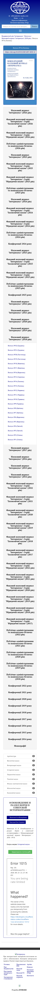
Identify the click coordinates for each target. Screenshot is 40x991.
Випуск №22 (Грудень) (16, 346)
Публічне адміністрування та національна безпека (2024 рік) (20, 234)
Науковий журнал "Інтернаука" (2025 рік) (20, 156)
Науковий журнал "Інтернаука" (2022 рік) (20, 302)
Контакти (30, 975)
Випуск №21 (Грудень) (16, 350)
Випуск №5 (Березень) (16, 422)
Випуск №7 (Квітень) (15, 413)
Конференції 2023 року (20, 294)
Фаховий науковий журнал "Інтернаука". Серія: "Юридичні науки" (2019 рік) (20, 598)
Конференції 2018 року (20, 712)
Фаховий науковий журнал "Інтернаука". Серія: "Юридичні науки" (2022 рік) (20, 565)
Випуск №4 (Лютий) (15, 426)
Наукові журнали (19, 976)
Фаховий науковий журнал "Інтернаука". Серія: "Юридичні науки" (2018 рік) (20, 610)
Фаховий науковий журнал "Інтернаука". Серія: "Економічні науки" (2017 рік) (20, 553)
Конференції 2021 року (20, 692)
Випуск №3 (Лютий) (15, 431)
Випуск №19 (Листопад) (17, 359)
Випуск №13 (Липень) (16, 386)
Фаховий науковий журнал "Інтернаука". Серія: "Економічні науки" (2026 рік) (20, 122)
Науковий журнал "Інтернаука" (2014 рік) (20, 475)
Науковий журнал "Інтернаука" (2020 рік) (20, 320)
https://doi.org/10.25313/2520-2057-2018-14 (20, 52)
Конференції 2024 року (20, 243)
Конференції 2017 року (20, 719)
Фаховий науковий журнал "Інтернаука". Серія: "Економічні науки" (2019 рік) (20, 526)
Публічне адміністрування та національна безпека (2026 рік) (20, 145)
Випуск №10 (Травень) (16, 399)
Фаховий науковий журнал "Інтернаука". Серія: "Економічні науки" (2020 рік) (20, 513)
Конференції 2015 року (20, 732)
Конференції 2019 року (20, 705)
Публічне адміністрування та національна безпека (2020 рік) (20, 654)
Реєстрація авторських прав (8, 972)
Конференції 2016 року (20, 725)
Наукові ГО (20, 973)
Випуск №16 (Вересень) (16, 372)
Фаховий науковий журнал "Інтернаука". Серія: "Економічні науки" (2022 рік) (20, 486)
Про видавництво (8, 968)
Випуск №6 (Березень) (16, 417)
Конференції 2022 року (20, 685)
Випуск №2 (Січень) (15, 435)
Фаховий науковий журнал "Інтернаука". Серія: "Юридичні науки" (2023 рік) (20, 274)
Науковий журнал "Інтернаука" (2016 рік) (20, 457)
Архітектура (20, 756)
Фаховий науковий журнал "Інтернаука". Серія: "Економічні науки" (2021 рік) (20, 500)
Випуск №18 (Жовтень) (16, 363)
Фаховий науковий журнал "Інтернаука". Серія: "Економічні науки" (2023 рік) (20, 262)
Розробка (19, 990)
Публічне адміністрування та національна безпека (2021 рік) (20, 643)
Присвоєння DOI (20, 965)
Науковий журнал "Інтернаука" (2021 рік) (20, 311)
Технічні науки (20, 779)
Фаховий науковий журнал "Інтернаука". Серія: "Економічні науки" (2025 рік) (20, 167)
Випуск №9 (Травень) (16, 404)
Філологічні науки (20, 788)
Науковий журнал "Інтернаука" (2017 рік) (20, 449)
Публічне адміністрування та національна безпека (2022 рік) (20, 632)
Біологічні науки (20, 761)
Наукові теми (19, 969)
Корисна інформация (19, 20)
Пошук (34, 26)
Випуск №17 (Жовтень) (16, 368)
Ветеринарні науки (20, 765)
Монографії (20, 745)
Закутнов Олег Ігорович (17, 822)
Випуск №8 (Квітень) (15, 408)
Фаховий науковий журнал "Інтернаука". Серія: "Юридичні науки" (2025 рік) (20, 179)
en (22, 18)
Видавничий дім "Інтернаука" (12, 36)
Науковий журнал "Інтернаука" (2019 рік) (20, 329)
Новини (30, 967)
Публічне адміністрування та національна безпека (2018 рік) (20, 676)
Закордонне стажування (8, 978)
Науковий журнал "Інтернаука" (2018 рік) (16, 38)
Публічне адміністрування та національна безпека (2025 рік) (20, 190)
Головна (7, 964)
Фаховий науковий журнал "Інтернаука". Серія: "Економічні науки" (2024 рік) (20, 211)
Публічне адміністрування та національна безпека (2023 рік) (20, 286)
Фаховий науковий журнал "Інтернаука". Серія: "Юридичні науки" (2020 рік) (20, 587)
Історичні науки (20, 770)
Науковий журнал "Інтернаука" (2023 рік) (20, 251)
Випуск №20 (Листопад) (17, 355)
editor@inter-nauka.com (19, 16)
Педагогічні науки (20, 774)
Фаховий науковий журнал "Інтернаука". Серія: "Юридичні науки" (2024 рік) (20, 223)
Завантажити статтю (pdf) (21, 852)
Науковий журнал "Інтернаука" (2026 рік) (20, 111)
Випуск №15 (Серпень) (16, 377)
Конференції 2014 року (20, 739)
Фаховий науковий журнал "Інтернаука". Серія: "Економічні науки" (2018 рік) (20, 540)
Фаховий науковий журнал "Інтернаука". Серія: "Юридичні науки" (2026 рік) (20, 134)
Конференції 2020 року (20, 699)
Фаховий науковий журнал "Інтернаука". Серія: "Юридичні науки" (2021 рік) (20, 576)
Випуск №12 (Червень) (16, 390)
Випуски (27, 36)
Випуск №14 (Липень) (16, 381)
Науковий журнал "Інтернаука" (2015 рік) (20, 466)
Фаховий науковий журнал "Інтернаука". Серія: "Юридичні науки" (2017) (20, 621)
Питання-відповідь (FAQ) (19, 22)
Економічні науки (20, 793)
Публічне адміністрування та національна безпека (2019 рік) (20, 665)
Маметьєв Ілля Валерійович (18, 817)
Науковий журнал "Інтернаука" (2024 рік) (20, 200)
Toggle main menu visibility (20, 30)
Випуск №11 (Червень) (16, 395)
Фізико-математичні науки (20, 784)
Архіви (29, 964)
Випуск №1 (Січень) (15, 439)
